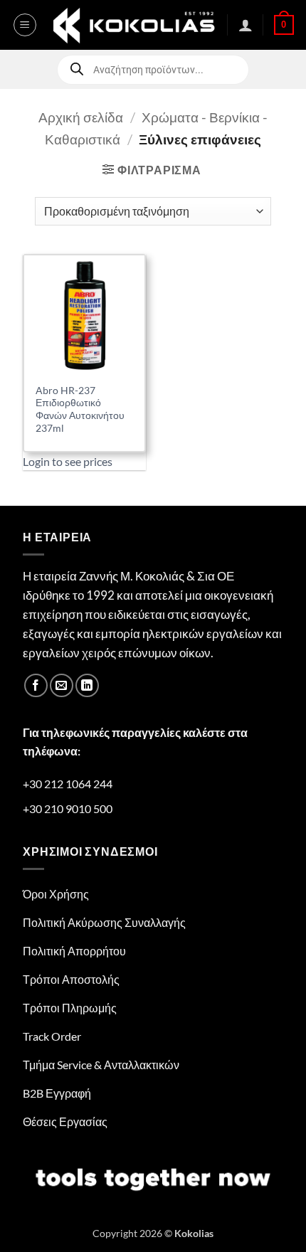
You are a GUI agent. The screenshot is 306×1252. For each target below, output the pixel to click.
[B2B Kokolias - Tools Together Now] (133, 24)
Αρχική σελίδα (80, 117)
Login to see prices (67, 461)
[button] (25, 25)
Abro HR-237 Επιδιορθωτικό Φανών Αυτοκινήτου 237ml (80, 409)
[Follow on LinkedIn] (87, 685)
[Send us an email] (61, 685)
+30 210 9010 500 (67, 808)
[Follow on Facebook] (36, 685)
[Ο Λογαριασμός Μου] (245, 25)
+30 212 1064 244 (67, 783)
